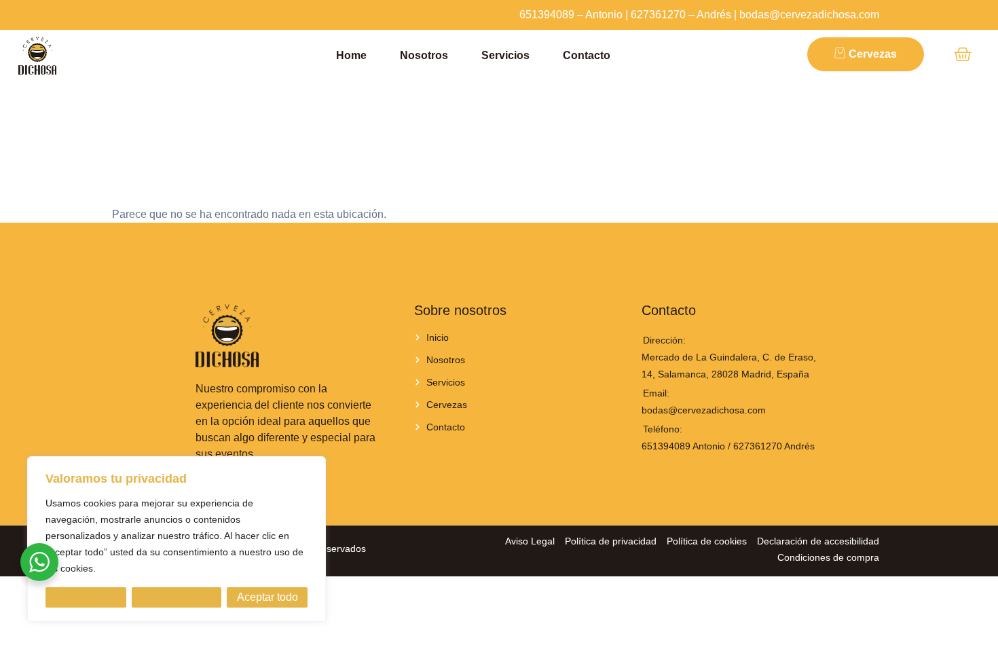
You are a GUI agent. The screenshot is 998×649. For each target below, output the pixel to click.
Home (351, 55)
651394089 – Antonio (571, 14)
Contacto (586, 55)
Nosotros (424, 55)
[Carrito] (963, 54)
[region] (176, 539)
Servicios (505, 55)
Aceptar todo (267, 597)
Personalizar (85, 597)
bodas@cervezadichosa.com (809, 14)
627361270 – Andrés (681, 14)
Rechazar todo (176, 597)
